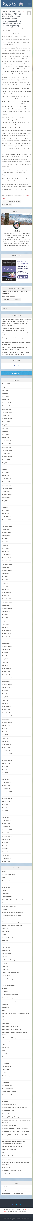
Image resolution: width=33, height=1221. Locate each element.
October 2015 (6, 795)
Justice (4, 988)
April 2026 (5, 396)
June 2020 (5, 618)
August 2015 (6, 801)
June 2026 (5, 390)
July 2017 (5, 728)
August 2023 (6, 497)
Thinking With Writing (9, 1149)
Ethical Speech (7, 941)
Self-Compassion (7, 1088)
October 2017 (6, 719)
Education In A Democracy (10, 922)
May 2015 (5, 811)
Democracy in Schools (9, 906)
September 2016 (7, 760)
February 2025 (6, 440)
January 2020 (6, 633)
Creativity (5, 893)
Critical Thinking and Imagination (13, 900)
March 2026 (5, 399)
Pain (3, 1044)
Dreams (4, 909)
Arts (3, 877)
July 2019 (5, 652)
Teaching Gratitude (8, 1110)
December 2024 (6, 447)
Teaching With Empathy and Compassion (15, 1128)
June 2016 (5, 769)
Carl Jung (4, 201)
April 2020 (5, 624)
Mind (3, 1010)
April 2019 (5, 662)
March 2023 (5, 513)
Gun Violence (6, 953)
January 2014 (6, 861)
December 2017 (6, 713)
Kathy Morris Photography (10, 1190)
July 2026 (5, 387)
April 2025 (5, 434)
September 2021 (7, 570)
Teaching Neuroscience (9, 1114)
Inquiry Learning (7, 979)
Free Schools (6, 947)
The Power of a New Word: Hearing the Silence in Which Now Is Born (14, 348)
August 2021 (6, 573)
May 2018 (5, 697)
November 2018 (7, 678)
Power (4, 1057)
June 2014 (5, 845)
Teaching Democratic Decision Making (14, 1107)
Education (5, 918)
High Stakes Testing (8, 960)
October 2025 (6, 415)
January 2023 (6, 520)
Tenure (4, 1138)
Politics (4, 1053)
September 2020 (7, 608)
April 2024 (5, 472)
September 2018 (7, 684)
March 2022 (5, 551)
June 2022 (5, 542)
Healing (4, 956)
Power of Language (8, 1060)
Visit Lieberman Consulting (11, 1187)
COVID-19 (5, 890)
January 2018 (6, 709)
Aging (4, 871)
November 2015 (7, 792)
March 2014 (5, 855)
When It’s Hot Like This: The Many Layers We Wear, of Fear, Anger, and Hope (15, 353)
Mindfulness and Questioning (11, 1029)
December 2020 (6, 599)
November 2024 (7, 450)
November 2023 (7, 488)
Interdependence (7, 982)
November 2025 (7, 412)
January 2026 (6, 406)
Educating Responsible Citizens (12, 915)
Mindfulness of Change (9, 1038)
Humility (5, 969)
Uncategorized (6, 1159)
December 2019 (6, 637)
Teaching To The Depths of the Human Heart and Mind (16, 1121)
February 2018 (6, 706)
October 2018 (6, 681)
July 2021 (5, 576)
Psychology (6, 1063)
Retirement (5, 1082)
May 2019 (5, 659)
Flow (3, 944)
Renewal (5, 1079)
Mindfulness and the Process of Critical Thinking (14, 1033)
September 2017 (7, 722)
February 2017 (6, 744)
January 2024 (6, 482)
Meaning (5, 1004)
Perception (5, 1047)
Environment (6, 931)
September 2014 (7, 836)
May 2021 (5, 583)
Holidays (5, 966)
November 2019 (7, 640)
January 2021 (6, 595)
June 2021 (5, 580)
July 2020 (5, 614)
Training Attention (8, 1156)
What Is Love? (6, 1167)
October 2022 (6, 529)
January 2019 (6, 671)
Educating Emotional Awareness (12, 912)
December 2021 (6, 561)
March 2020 (5, 627)
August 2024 (6, 459)
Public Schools (6, 1066)
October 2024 (6, 453)
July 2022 (5, 539)
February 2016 (6, 782)
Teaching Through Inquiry (10, 1117)
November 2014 (7, 830)
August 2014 (6, 839)
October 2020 (6, 605)
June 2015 (5, 807)
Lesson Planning (7, 998)
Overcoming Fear (7, 1041)
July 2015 (5, 804)
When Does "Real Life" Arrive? (11, 1170)
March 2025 (5, 437)
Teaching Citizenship (9, 1104)
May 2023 (5, 507)
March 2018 (5, 703)
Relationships (20, 28)
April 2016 (5, 776)
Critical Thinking (7, 896)
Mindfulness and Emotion (10, 1026)
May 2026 (5, 393)
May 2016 (5, 773)
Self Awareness (7, 1085)
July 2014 (5, 842)
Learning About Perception (10, 994)
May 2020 (5, 621)
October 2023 (6, 491)
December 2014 (6, 826)
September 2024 (7, 456)
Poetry (4, 1050)
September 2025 (7, 418)
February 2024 (6, 478)
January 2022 (6, 557)
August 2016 (6, 763)
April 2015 (5, 814)
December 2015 (6, 788)
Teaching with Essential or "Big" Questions (15, 1131)
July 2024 (5, 463)
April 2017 (5, 738)
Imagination (6, 975)
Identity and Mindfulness (10, 972)
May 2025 (5, 431)
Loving (18, 201)
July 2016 (5, 766)
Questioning (6, 1069)
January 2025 (6, 444)
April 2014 (5, 852)
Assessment (6, 881)
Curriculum (5, 903)
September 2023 (7, 494)
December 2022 (6, 523)
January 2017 (6, 747)
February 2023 (6, 516)
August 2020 (6, 611)
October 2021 (6, 567)
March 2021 (5, 589)
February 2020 (6, 630)
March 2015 (5, 817)
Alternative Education (9, 874)
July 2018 (5, 690)
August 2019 (6, 649)
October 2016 (6, 757)
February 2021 (6, 592)
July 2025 (5, 425)
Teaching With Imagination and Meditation (16, 1135)
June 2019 (5, 656)
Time (3, 1152)
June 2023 (5, 504)
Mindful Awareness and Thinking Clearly (15, 1013)
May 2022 (5, 545)
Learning (5, 991)
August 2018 (6, 687)
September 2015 (7, 798)
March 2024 (5, 475)
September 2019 (7, 646)
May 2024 (5, 469)
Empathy (5, 928)
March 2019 (5, 665)
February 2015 (6, 820)
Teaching (5, 1101)
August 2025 (6, 422)
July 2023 (5, 501)
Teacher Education (8, 1095)
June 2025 (5, 428)
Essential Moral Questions (10, 937)
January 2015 (6, 823)
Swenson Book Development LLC (12, 1193)
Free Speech (6, 950)
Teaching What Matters (9, 1125)
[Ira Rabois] (13, 3)
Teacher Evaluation (8, 1098)
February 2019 (6, 668)
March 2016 (5, 779)
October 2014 (6, 833)
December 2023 (6, 485)
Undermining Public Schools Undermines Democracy (15, 1163)
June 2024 (5, 466)
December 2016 (6, 750)
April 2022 (5, 548)
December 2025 (6, 409)
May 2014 (5, 848)
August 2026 (6, 384)
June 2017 (5, 731)
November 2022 (7, 526)
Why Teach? (6, 1173)
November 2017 (7, 716)
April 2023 (5, 510)
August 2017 (6, 725)
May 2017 (5, 735)
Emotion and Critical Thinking (12, 925)
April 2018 (5, 700)
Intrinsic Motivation (8, 985)
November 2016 (7, 754)
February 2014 (6, 858)
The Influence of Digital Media (12, 1146)
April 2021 (5, 586)
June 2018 (5, 694)
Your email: (5, 293)
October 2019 (6, 643)
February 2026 (6, 403)
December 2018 (6, 675)
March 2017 (5, 741)
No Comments (7, 30)
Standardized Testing (9, 1091)
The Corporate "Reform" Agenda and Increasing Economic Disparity (13, 1142)
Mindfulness (11, 28)
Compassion (12, 201)
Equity (4, 934)
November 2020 (7, 602)
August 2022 (6, 535)
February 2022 (6, 554)
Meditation (5, 1007)
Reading (4, 1072)
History (4, 963)
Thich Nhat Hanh (6, 204)
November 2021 (7, 564)
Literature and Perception (10, 1001)
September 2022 (7, 532)
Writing (4, 1177)
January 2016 (6, 785)
